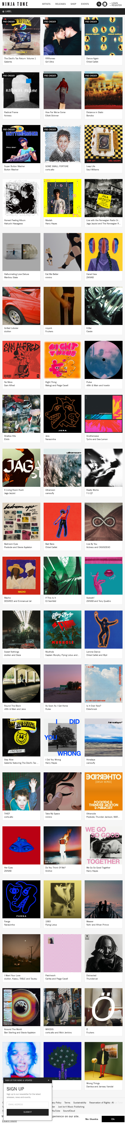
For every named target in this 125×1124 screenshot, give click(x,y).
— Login (114, 3)
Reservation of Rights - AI (101, 1103)
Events (85, 4)
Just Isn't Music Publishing (71, 1107)
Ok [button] (113, 1119)
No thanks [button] (91, 1119)
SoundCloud (69, 1111)
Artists (46, 4)
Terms (67, 1103)
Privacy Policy (54, 1103)
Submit (28, 1112)
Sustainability (79, 1103)
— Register (116, 5)
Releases (60, 4)
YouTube (56, 1111)
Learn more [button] (9, 1121)
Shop (73, 4)
